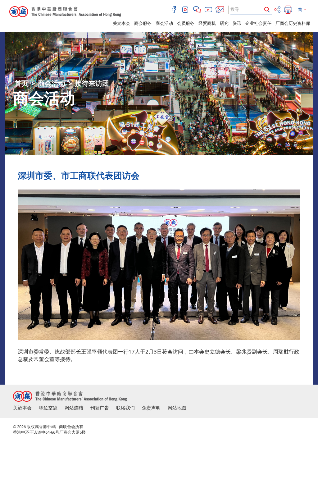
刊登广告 (99, 408)
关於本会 (121, 23)
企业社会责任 (258, 23)
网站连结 (74, 408)
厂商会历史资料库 (292, 23)
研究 (224, 23)
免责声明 (151, 408)
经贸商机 (207, 23)
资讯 (237, 23)
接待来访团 (92, 83)
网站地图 (177, 408)
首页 (21, 83)
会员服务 (185, 23)
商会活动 (164, 23)
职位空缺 (48, 408)
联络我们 (125, 408)
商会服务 (143, 23)
